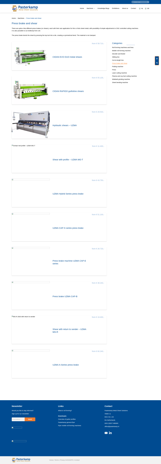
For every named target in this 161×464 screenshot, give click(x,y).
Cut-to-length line (118, 60)
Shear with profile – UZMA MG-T (68, 159)
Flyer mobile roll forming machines (69, 425)
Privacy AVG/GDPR (66, 460)
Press (114, 70)
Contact (133, 8)
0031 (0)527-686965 (111, 423)
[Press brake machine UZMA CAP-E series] (31, 261)
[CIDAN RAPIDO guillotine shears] (31, 90)
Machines (90, 8)
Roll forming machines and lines (122, 47)
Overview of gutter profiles (67, 419)
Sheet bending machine (120, 82)
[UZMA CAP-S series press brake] (31, 227)
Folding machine (117, 66)
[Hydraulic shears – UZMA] (31, 124)
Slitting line (115, 57)
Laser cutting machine (119, 73)
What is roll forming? (65, 410)
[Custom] (157, 58)
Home (82, 8)
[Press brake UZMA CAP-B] (31, 295)
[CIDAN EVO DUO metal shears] (31, 56)
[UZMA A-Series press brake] (31, 364)
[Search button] (148, 2)
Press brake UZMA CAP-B (65, 296)
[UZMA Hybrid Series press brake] (31, 193)
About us (125, 8)
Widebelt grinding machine (121, 79)
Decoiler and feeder (118, 54)
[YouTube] (106, 432)
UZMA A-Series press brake (66, 365)
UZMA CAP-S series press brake (68, 228)
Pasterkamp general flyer (66, 422)
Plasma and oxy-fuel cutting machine (124, 76)
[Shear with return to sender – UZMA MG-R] (31, 329)
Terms (57, 460)
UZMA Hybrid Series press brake (68, 194)
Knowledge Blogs (103, 8)
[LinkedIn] (110, 432)
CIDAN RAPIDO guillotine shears (68, 91)
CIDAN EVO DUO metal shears (67, 57)
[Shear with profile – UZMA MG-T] (31, 159)
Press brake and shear (119, 63)
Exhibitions (115, 8)
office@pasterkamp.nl (112, 426)
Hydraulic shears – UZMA (65, 125)
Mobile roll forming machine (121, 50)
